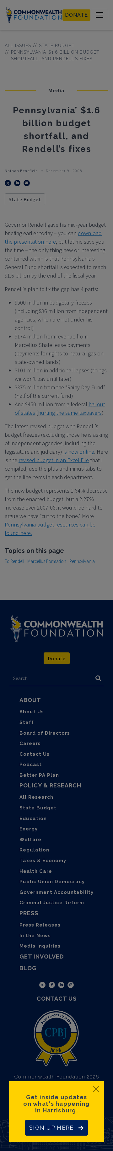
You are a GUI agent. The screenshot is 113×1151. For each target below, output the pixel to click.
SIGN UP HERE (51, 1127)
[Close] (96, 1089)
